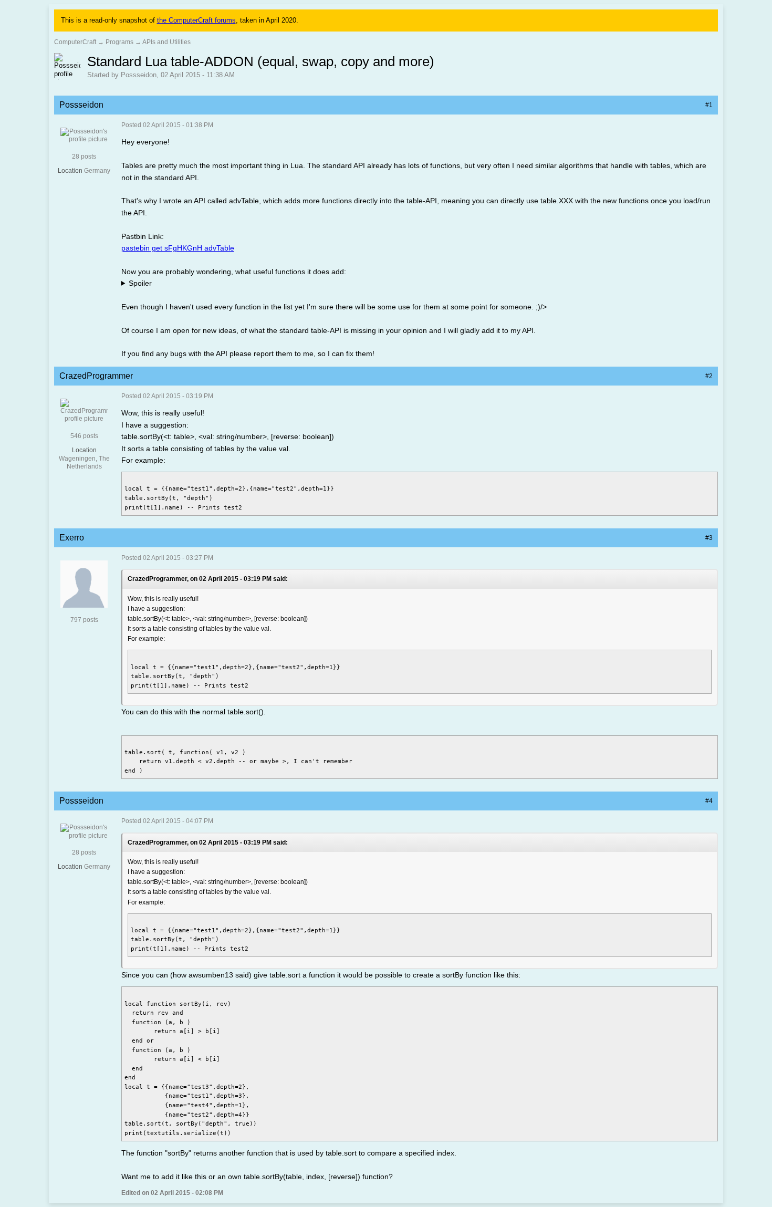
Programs (119, 42)
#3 (709, 538)
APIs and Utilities (166, 42)
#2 (709, 376)
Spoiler (140, 283)
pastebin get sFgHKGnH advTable (177, 248)
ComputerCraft (75, 42)
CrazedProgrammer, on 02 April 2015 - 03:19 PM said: (208, 578)
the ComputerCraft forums (196, 20)
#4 (709, 801)
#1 (709, 105)
